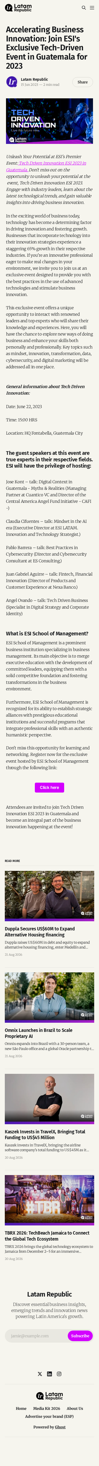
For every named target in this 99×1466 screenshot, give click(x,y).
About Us (75, 1408)
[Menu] (92, 8)
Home (21, 1408)
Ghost (60, 1427)
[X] (39, 1374)
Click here (49, 787)
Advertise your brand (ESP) (49, 1416)
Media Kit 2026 (46, 1408)
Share (83, 82)
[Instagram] (59, 1374)
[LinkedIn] (49, 1374)
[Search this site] (84, 8)
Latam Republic (34, 79)
